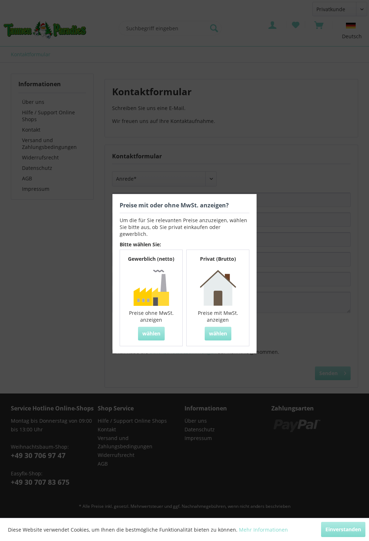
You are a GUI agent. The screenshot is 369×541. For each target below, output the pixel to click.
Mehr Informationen (263, 529)
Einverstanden (343, 529)
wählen (151, 333)
